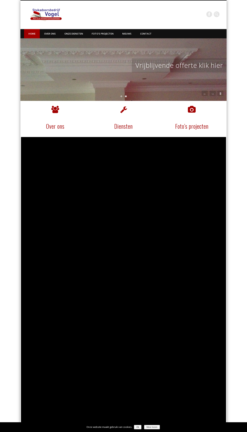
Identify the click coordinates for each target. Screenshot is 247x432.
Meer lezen (151, 427)
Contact (146, 33)
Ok (137, 427)
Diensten (123, 126)
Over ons (50, 33)
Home (31, 33)
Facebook (209, 14)
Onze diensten (73, 33)
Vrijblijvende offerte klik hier (179, 65)
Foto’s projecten (103, 33)
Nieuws (126, 33)
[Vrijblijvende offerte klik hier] (123, 69)
